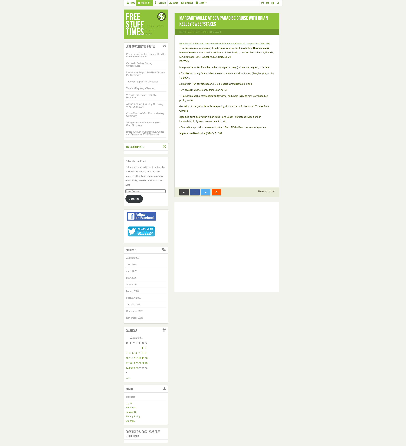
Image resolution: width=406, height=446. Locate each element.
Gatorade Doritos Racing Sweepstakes (139, 64)
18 (130, 363)
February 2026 (133, 297)
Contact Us (131, 411)
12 (133, 358)
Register (130, 396)
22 (143, 363)
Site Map (130, 420)
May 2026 (131, 277)
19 (133, 363)
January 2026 (133, 304)
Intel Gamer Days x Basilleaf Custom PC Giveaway (145, 73)
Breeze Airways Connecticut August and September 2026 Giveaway (145, 133)
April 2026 (131, 284)
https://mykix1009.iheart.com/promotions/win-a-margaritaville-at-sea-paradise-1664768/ (224, 43)
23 (146, 363)
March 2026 (132, 291)
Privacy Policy (132, 416)
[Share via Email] (184, 192)
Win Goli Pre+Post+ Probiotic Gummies (141, 96)
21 (140, 363)
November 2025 (134, 317)
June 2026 (131, 271)
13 (136, 358)
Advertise (130, 407)
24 (127, 368)
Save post (215, 31)
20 (136, 363)
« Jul (127, 378)
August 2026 (132, 257)
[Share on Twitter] (205, 192)
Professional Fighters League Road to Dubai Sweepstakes (145, 55)
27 (136, 368)
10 (127, 358)
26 (133, 368)
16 (146, 358)
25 (130, 368)
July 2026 (131, 264)
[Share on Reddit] (216, 192)
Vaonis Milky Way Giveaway (141, 88)
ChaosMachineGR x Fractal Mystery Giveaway (145, 114)
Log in (128, 403)
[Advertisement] (227, 159)
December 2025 (134, 311)
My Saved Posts (135, 147)
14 (140, 358)
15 (143, 358)
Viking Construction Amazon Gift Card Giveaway (143, 124)
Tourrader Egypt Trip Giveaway (142, 81)
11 (130, 358)
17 (127, 363)
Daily (182, 31)
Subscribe (134, 198)
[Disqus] (226, 246)
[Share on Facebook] (195, 192)
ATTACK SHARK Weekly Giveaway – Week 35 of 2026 (145, 105)
